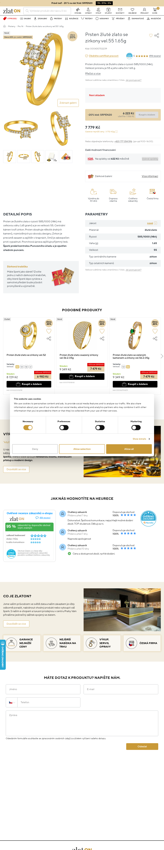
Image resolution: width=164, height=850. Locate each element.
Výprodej (12, 19)
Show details (139, 439)
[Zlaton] (11, 11)
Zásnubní (42, 19)
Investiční (156, 19)
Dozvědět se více (16, 469)
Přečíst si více (93, 73)
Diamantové (138, 19)
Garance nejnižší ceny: (100, 132)
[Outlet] (29, 337)
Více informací (150, 176)
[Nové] (82, 337)
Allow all (129, 449)
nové (150, 223)
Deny (35, 449)
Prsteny (58, 19)
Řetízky (89, 19)
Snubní (27, 19)
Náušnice (73, 19)
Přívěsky (120, 19)
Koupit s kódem (32, 384)
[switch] (64, 427)
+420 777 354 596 (123, 141)
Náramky (104, 19)
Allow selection (82, 449)
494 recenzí (155, 56)
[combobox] (47, 11)
